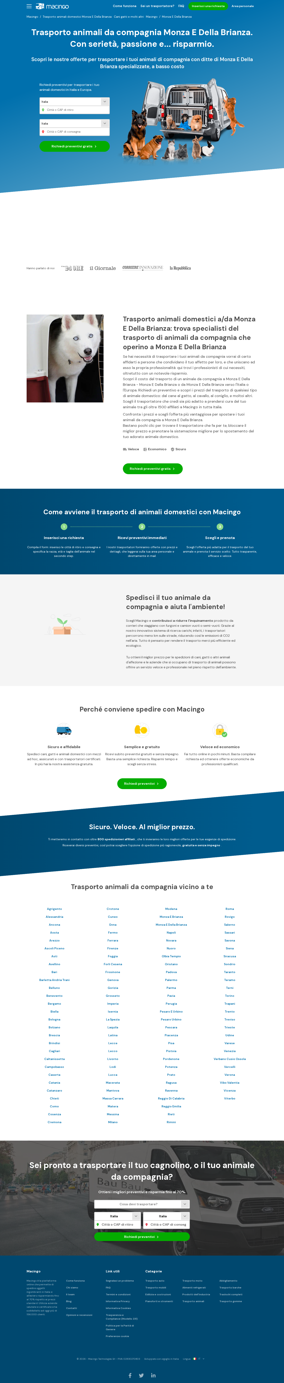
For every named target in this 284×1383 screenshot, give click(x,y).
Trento (230, 1011)
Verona (230, 1075)
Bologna (54, 1019)
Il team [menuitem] (70, 1294)
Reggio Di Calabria (171, 1098)
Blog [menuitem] (69, 1301)
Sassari (230, 932)
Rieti (171, 1114)
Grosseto (113, 996)
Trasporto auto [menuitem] (154, 1280)
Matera (113, 1106)
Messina (113, 1114)
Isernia (113, 1011)
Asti (54, 956)
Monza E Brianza (171, 917)
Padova (171, 972)
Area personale (243, 6)
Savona (230, 940)
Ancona (54, 925)
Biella (54, 1011)
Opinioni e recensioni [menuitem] (79, 1315)
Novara (171, 940)
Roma (230, 909)
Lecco (112, 1051)
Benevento (54, 996)
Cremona (54, 1122)
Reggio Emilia (171, 1106)
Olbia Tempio (171, 956)
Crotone (113, 909)
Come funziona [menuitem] (124, 6)
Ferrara (112, 940)
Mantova (112, 1090)
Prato (171, 1075)
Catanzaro (54, 1090)
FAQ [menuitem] (181, 6)
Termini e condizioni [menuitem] (118, 1294)
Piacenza (171, 1035)
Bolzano (54, 1027)
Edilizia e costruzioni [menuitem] (158, 1294)
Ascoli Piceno (54, 948)
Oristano (171, 964)
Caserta (54, 1075)
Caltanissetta (54, 1059)
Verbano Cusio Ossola (230, 1059)
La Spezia (113, 1019)
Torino (229, 996)
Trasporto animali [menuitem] (193, 1301)
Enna (112, 925)
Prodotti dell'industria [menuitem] (196, 1294)
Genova (113, 980)
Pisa (171, 1043)
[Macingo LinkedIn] (153, 1375)
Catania (54, 1082)
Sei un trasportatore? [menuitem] (157, 6)
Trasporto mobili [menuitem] (155, 1287)
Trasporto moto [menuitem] (192, 1280)
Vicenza (230, 1090)
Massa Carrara (112, 1098)
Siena (230, 948)
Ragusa (171, 1082)
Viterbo (229, 1098)
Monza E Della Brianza (171, 925)
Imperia (113, 1003)
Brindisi (54, 1043)
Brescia (54, 1035)
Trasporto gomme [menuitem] (230, 1301)
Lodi (113, 1067)
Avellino (54, 964)
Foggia (113, 956)
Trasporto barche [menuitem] (230, 1287)
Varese (230, 1043)
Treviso (229, 1019)
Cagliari (54, 1051)
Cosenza (54, 1114)
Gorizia (113, 988)
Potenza (171, 1067)
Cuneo (113, 917)
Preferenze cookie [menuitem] (117, 1336)
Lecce (112, 1043)
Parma (171, 988)
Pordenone (171, 1059)
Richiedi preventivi (72, 146)
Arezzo (54, 940)
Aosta (54, 932)
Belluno (54, 988)
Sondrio (229, 964)
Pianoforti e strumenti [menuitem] (159, 1301)
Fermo (113, 932)
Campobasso (54, 1067)
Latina (112, 1035)
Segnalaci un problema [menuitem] (120, 1280)
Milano (113, 1122)
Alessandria (54, 917)
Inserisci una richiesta (208, 6)
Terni (229, 988)
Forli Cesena (113, 964)
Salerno (229, 925)
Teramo (229, 980)
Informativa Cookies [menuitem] (118, 1308)
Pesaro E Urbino (171, 1011)
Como (54, 1106)
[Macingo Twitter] (141, 1375)
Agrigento (54, 909)
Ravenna (171, 1090)
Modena (171, 909)
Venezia (230, 1051)
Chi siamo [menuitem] (72, 1287)
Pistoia (171, 1051)
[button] (29, 6)
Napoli (171, 932)
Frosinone (112, 972)
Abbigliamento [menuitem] (228, 1280)
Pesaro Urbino (171, 1019)
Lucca (112, 1075)
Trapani (229, 1003)
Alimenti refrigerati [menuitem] (194, 1287)
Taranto (229, 972)
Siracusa (229, 956)
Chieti (54, 1098)
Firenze (112, 948)
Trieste (229, 1027)
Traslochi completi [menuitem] (230, 1294)
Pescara (171, 1027)
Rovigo (230, 917)
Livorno (112, 1059)
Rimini (171, 1122)
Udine (229, 1035)
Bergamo (54, 1003)
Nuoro (171, 948)
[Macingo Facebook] (130, 1375)
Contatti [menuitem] (71, 1308)
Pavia (171, 996)
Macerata (113, 1082)
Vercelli (229, 1067)
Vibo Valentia (229, 1082)
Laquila (112, 1027)
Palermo (171, 980)
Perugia (171, 1003)
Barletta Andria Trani (54, 980)
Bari (54, 972)
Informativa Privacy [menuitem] (118, 1301)
